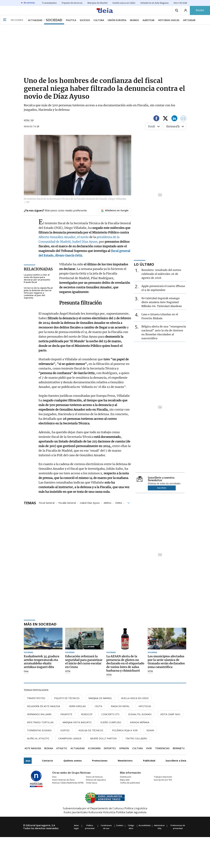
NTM (67, 671)
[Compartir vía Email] (183, 119)
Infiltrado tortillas (40, 722)
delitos (107, 502)
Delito (118, 502)
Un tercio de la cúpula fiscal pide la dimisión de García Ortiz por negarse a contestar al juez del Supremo (38, 293)
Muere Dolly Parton (103, 738)
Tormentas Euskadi (39, 730)
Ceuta (98, 706)
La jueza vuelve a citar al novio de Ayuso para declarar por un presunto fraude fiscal (37, 278)
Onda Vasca (91, 782)
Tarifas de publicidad (130, 782)
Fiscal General (46, 502)
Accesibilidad (144, 825)
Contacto (47, 760)
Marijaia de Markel (100, 698)
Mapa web (125, 779)
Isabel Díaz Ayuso (90, 502)
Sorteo (65, 730)
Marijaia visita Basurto (77, 722)
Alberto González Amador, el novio (64, 237)
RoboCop (87, 714)
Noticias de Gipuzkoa (96, 779)
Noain (150, 730)
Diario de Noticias (94, 776)
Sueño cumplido (110, 722)
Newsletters (125, 760)
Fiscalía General (67, 502)
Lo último (144, 264)
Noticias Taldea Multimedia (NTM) (67, 782)
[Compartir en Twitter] (165, 119)
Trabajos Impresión (163, 776)
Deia (26, 671)
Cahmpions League (69, 738)
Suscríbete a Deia (176, 760)
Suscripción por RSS (163, 779)
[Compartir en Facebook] (156, 119)
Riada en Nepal (120, 706)
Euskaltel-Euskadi (139, 714)
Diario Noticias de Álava (63, 779)
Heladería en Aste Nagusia (43, 706)
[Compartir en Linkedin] (174, 119)
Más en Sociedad (40, 624)
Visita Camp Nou (170, 714)
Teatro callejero (136, 738)
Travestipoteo (36, 698)
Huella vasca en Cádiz (135, 698)
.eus (27, 760)
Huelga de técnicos (90, 730)
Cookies (119, 825)
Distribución (125, 776)
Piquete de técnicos (67, 698)
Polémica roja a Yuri (125, 730)
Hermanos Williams (39, 714)
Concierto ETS (110, 714)
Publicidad (149, 760)
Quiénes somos (72, 760)
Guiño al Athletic (38, 738)
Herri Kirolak (77, 706)
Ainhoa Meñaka (139, 722)
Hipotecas (144, 706)
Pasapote (66, 714)
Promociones (99, 760)
